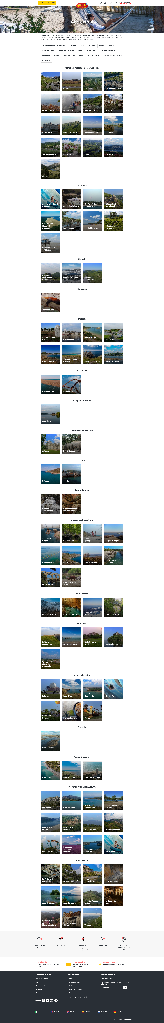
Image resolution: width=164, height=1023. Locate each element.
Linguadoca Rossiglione (107, 50)
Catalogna (112, 45)
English (72, 1011)
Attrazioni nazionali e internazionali (54, 45)
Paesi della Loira (69, 55)
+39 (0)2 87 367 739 (78, 997)
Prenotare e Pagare (74, 982)
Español (87, 1011)
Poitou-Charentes (94, 55)
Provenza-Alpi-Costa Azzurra (112, 55)
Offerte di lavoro (107, 978)
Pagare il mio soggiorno (75, 989)
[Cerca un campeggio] (47, 3)
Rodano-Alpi (46, 60)
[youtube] (51, 1000)
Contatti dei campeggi (42, 978)
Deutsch (119, 1011)
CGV (37, 982)
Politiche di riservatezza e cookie (45, 993)
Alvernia (82, 45)
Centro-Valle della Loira (67, 50)
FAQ (70, 978)
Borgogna (92, 45)
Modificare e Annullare (75, 985)
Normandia (57, 55)
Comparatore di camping (43, 985)
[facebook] (43, 1000)
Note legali (39, 989)
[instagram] (56, 1000)
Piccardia (82, 55)
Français (56, 1011)
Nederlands (104, 1011)
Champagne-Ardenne (48, 50)
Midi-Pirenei (46, 55)
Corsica (80, 50)
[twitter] (47, 1000)
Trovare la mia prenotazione (77, 993)
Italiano (40, 1011)
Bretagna (102, 45)
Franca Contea (91, 50)
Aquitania (73, 45)
